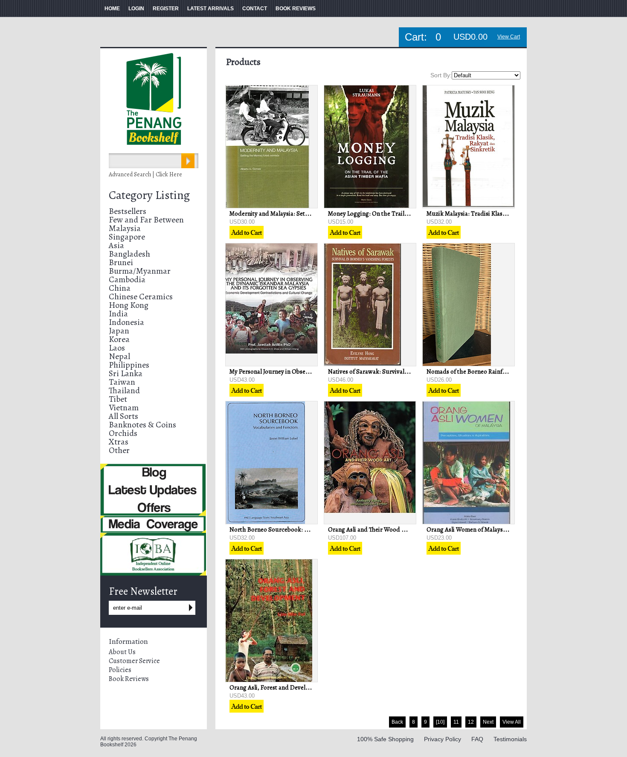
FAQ (477, 739)
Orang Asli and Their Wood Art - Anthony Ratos (391, 529)
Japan (119, 330)
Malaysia (125, 228)
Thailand (124, 390)
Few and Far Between (146, 219)
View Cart (508, 37)
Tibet (118, 399)
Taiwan (122, 382)
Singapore (127, 237)
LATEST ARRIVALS (210, 9)
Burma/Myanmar (140, 271)
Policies (120, 670)
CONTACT (254, 9)
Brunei (121, 262)
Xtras (118, 441)
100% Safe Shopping (385, 739)
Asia (116, 245)
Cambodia (127, 279)
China (120, 288)
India (118, 313)
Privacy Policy (442, 739)
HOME (112, 9)
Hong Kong (128, 305)
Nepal (119, 356)
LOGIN (136, 9)
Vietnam (124, 407)
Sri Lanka (125, 373)
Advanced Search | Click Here (145, 174)
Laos (117, 348)
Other (119, 450)
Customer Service (134, 661)
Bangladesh (129, 254)
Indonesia (126, 322)
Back (397, 722)
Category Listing (149, 195)
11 (456, 722)
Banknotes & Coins (142, 424)
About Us (122, 652)
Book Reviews (129, 679)
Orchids (123, 433)
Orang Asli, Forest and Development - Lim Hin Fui (296, 687)
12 (471, 722)
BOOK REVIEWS (296, 9)
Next (488, 722)
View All (511, 722)
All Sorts (123, 416)
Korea (119, 339)
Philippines (129, 365)
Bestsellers (127, 211)
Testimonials (510, 739)
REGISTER (166, 9)
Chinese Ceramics (141, 296)
